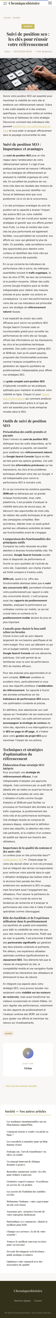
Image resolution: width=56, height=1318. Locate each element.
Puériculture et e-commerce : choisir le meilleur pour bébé (27, 1223)
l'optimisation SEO (13, 859)
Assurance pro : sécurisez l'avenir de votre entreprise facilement (26, 1213)
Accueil (7, 17)
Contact (38, 1300)
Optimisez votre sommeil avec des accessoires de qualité (25, 1263)
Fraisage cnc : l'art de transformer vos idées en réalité (26, 1153)
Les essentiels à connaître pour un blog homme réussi (27, 1143)
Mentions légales (22, 1300)
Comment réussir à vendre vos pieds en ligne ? (27, 1133)
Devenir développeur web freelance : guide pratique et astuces (26, 1253)
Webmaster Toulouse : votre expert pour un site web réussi (28, 1203)
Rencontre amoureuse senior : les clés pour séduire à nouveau (26, 1173)
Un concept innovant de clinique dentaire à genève (23, 1163)
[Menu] (50, 3)
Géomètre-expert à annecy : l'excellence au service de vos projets (27, 1183)
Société (16, 17)
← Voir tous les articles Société (20, 1086)
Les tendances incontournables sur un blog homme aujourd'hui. (26, 1123)
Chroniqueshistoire (21, 3)
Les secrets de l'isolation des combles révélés (26, 1193)
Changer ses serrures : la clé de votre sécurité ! (26, 1233)
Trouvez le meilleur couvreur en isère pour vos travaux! (26, 1243)
